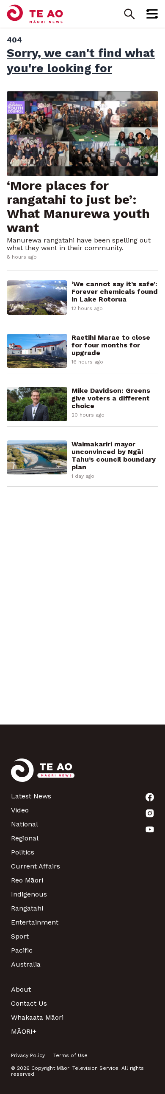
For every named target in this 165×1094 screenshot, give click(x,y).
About (21, 989)
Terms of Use (70, 1055)
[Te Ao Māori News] (42, 775)
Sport (20, 936)
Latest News (31, 796)
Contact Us (29, 1003)
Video (20, 810)
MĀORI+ (23, 1031)
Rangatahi (27, 908)
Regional (24, 838)
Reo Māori (27, 880)
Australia (26, 964)
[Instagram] (150, 813)
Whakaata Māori (37, 1017)
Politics (22, 852)
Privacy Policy (28, 1055)
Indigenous (29, 894)
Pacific (22, 950)
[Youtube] (150, 829)
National (24, 824)
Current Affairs (35, 866)
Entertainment (34, 922)
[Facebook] (150, 797)
